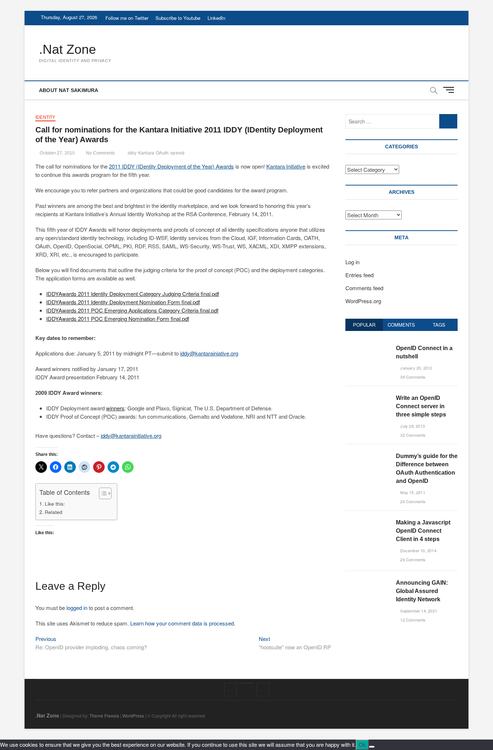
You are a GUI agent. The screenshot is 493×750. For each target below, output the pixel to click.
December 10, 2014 (417, 550)
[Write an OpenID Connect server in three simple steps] (368, 397)
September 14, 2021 (418, 611)
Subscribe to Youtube (178, 17)
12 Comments (412, 620)
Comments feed (364, 288)
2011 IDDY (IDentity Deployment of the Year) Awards (171, 166)
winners (115, 408)
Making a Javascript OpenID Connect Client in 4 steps (423, 530)
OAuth (162, 153)
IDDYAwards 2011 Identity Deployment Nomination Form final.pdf (123, 302)
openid (177, 153)
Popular (364, 324)
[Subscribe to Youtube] (246, 683)
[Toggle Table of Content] (101, 493)
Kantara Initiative (285, 166)
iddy (132, 153)
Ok (362, 744)
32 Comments (412, 435)
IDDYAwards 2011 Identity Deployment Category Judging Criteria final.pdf (132, 293)
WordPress (133, 715)
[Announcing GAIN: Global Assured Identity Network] (368, 582)
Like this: (55, 503)
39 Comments (412, 377)
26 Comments (412, 501)
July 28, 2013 (412, 426)
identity (45, 117)
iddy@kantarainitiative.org (131, 435)
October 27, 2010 (57, 153)
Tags (439, 324)
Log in (352, 262)
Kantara (146, 153)
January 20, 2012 (415, 368)
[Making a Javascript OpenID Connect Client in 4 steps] (368, 522)
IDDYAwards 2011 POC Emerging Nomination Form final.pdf (117, 318)
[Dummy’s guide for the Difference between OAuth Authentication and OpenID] (368, 455)
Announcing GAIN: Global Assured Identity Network (422, 591)
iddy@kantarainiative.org (209, 353)
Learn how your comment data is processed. (182, 623)
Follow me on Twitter (126, 17)
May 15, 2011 (412, 492)
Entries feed (359, 275)
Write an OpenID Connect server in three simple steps (421, 406)
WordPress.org (363, 301)
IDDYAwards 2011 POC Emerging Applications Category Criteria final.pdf (132, 310)
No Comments (100, 153)
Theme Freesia (104, 715)
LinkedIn (216, 17)
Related (53, 511)
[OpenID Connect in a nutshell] (368, 348)
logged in (76, 607)
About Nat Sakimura (69, 90)
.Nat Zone (67, 49)
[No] (372, 747)
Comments (401, 324)
